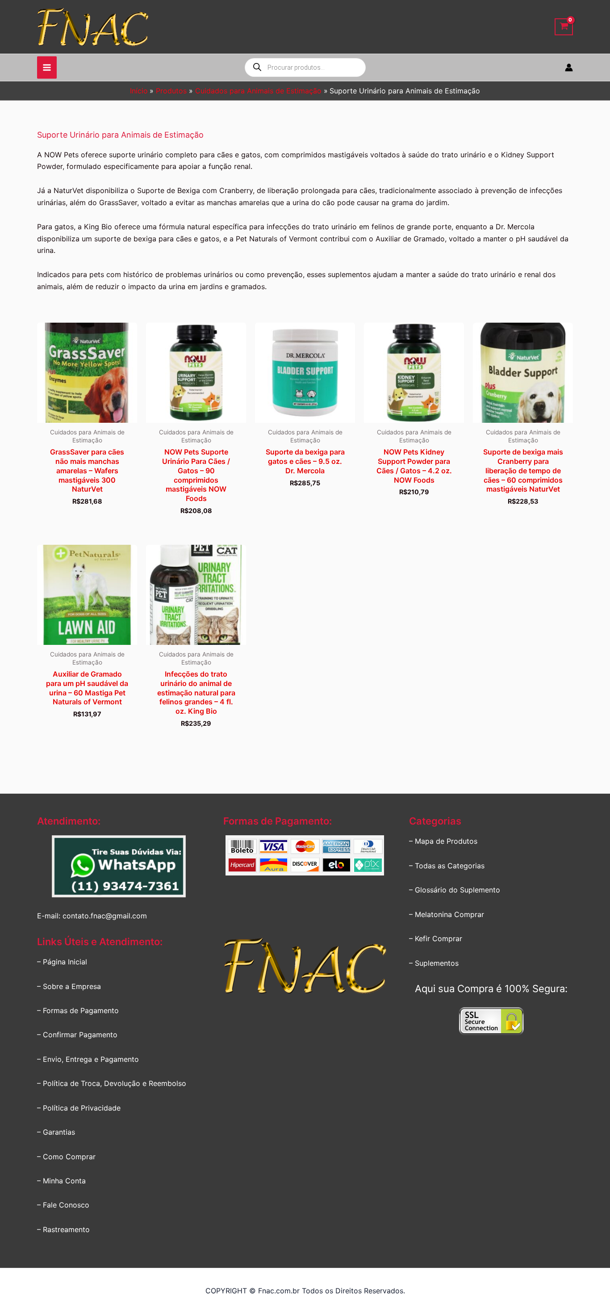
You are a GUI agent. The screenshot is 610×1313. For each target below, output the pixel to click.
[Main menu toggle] (47, 67)
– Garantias (56, 1132)
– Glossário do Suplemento (454, 889)
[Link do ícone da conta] (569, 67)
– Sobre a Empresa (69, 986)
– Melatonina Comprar (446, 914)
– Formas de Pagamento (78, 1010)
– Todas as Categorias (447, 865)
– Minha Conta (61, 1180)
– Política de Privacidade (79, 1107)
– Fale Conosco (63, 1204)
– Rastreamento (63, 1229)
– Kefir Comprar (435, 938)
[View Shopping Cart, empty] (564, 27)
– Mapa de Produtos (443, 841)
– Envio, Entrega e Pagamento (88, 1059)
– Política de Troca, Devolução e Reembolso (111, 1083)
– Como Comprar (66, 1156)
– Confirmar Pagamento (77, 1034)
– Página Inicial (62, 961)
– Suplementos (434, 963)
